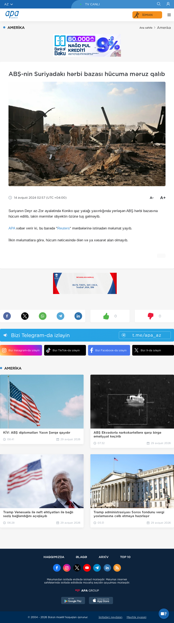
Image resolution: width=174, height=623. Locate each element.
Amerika (164, 28)
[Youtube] (87, 568)
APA (11, 228)
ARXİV (104, 557)
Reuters (63, 228)
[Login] (168, 4)
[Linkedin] (107, 568)
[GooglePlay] (73, 601)
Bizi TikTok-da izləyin (66, 350)
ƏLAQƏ (81, 557)
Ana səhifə (145, 27)
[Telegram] (97, 568)
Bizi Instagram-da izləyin (23, 350)
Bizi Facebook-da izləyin (110, 350)
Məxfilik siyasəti (136, 617)
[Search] (158, 4)
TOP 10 (125, 557)
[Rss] (117, 568)
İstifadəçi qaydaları (110, 617)
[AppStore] (101, 601)
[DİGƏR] (168, 14)
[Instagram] (67, 568)
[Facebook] (57, 568)
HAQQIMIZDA (54, 557)
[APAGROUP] (87, 590)
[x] (77, 568)
